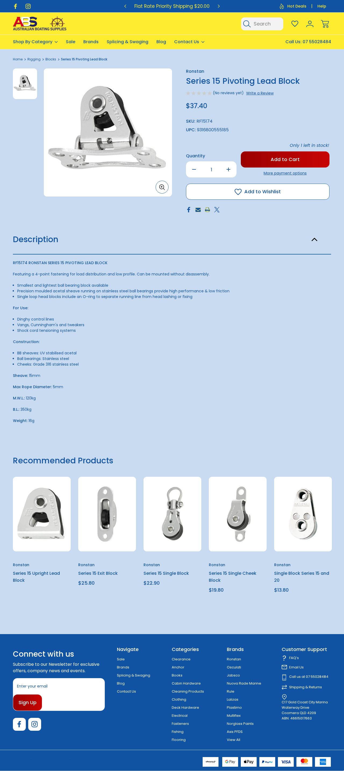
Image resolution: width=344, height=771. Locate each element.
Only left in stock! (309, 145)
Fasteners (180, 723)
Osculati (234, 667)
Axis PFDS (235, 731)
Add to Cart (107, 539)
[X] (217, 209)
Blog (161, 42)
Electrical (180, 715)
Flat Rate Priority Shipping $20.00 (172, 6)
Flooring (179, 739)
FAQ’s (294, 657)
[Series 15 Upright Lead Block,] (42, 514)
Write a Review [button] (260, 93)
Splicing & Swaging (127, 42)
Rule (230, 691)
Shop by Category (32, 42)
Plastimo (234, 707)
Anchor (178, 667)
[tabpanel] (25, 83)
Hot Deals (296, 6)
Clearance (181, 659)
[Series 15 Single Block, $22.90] (172, 514)
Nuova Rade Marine (244, 683)
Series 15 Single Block (166, 573)
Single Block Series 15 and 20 (301, 576)
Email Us (296, 667)
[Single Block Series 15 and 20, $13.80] (303, 514)
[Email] (198, 209)
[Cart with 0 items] (325, 24)
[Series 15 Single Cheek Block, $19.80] (238, 514)
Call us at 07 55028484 (308, 676)
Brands (91, 42)
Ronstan (234, 659)
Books (177, 675)
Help (321, 6)
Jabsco (233, 675)
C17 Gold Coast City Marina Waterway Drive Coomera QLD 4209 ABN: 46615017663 (305, 710)
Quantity (195, 156)
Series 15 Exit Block (98, 573)
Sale (70, 42)
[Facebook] (15, 6)
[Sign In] (310, 24)
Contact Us (186, 42)
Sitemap (81, 760)
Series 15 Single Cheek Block (232, 576)
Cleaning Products (188, 691)
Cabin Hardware (186, 683)
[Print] (207, 209)
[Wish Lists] (295, 24)
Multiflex (234, 715)
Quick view (47, 494)
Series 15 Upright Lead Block (36, 576)
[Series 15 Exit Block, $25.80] (107, 514)
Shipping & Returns (305, 687)
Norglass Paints (240, 723)
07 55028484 (317, 42)
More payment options (285, 173)
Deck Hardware (185, 707)
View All (233, 739)
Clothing (179, 699)
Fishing (178, 731)
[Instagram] (28, 6)
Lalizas (232, 699)
